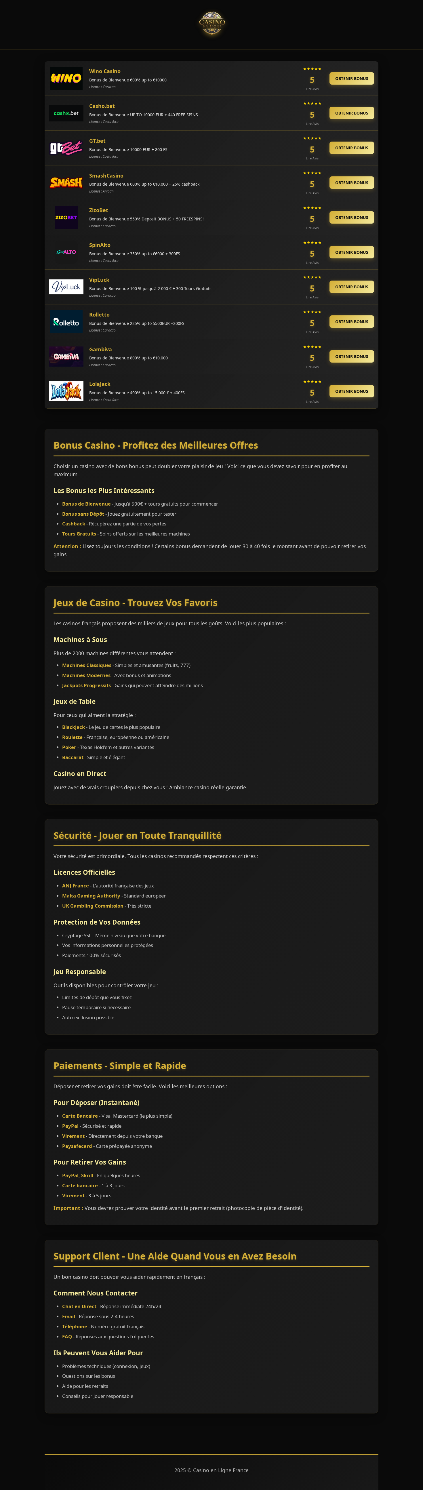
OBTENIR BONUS (351, 78)
